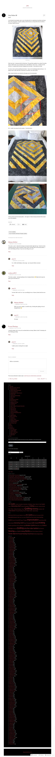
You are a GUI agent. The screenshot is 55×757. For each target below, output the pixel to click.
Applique (21, 515)
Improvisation (33, 520)
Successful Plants (14, 421)
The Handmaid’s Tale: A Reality (15, 488)
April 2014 (11, 728)
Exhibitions (30, 504)
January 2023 (11, 591)
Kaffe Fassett (35, 523)
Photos (12, 509)
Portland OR (15, 528)
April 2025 (11, 555)
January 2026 (11, 545)
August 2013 (11, 738)
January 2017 (11, 685)
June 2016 (11, 694)
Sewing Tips (13, 404)
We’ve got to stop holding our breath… (16, 498)
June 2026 (11, 540)
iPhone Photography (25, 506)
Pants (36, 525)
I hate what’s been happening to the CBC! (16, 497)
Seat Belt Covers (14, 403)
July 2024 (11, 567)
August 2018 (11, 660)
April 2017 (11, 681)
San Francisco (41, 528)
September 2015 (12, 706)
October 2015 (11, 704)
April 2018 (11, 665)
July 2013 (11, 740)
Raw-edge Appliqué (32, 528)
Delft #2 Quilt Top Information (16, 390)
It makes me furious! (12, 496)
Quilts (25, 528)
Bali (33, 515)
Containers (13, 417)
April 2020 (11, 634)
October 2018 (11, 657)
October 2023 (11, 579)
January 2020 (11, 638)
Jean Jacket (13, 396)
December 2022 (12, 592)
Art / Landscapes (14, 429)
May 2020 (11, 632)
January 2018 (11, 669)
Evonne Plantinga (13, 326)
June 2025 (11, 553)
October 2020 (11, 626)
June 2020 (11, 631)
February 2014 (12, 730)
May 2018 (11, 664)
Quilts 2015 (13, 434)
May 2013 (11, 742)
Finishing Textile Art (14, 391)
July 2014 (11, 724)
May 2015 (11, 711)
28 (16, 468)
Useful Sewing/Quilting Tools (16, 412)
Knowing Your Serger (14, 399)
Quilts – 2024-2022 (14, 432)
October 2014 (11, 720)
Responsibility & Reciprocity (14, 475)
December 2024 (12, 561)
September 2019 (12, 643)
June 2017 (11, 678)
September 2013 (12, 737)
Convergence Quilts (39, 515)
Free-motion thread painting (37, 517)
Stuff (43, 509)
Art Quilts (13, 233)
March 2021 (11, 619)
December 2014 (12, 717)
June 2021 (11, 615)
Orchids (43, 506)
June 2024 (11, 568)
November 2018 (12, 656)
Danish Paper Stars (12, 423)
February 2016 (12, 699)
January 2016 (11, 700)
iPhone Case (13, 394)
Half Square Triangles (19, 233)
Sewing (35, 509)
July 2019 (11, 646)
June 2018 (11, 662)
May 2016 (11, 695)
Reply (9, 251)
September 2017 (12, 674)
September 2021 (12, 612)
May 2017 (11, 679)
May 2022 (11, 601)
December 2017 (12, 670)
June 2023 (11, 584)
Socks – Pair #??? (42, 378)
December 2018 (12, 655)
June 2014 (11, 725)
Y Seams (12, 413)
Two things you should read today (15, 493)
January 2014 (11, 732)
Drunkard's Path (16, 517)
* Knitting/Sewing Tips (13, 389)
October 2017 (11, 673)
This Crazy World (12, 378)
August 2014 (11, 723)
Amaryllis (17, 515)
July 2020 (11, 630)
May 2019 (11, 648)
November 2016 (12, 687)
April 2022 (11, 602)
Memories (36, 506)
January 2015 (11, 716)
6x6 (9, 515)
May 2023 (11, 585)
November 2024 (12, 562)
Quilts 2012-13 (13, 433)
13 (11, 464)
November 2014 (12, 719)
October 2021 (11, 610)
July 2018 (11, 661)
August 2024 (11, 566)
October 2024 (11, 563)
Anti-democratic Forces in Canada (15, 484)
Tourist (24, 510)
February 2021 (12, 621)
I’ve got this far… (12, 494)
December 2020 (12, 623)
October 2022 (11, 595)
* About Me (11, 386)
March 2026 (11, 542)
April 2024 (11, 571)
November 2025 (12, 546)
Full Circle (11, 483)
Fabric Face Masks (22, 517)
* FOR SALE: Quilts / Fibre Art (14, 387)
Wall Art (32, 533)
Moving (40, 506)
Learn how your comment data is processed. (32, 375)
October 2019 (11, 642)
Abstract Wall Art (13, 515)
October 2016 (11, 689)
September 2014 (12, 721)
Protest (22, 509)
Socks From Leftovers (34, 531)
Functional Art (11, 428)
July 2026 (11, 538)
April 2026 (11, 541)
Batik (35, 515)
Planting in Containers (15, 420)
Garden (43, 504)
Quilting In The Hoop (14, 402)
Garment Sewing (15, 520)
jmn (27, 5)
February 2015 (12, 715)
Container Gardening (13, 416)
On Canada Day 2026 (13, 481)
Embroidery (25, 504)
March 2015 (11, 713)
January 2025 (11, 559)
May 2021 (11, 617)
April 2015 (11, 712)
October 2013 (11, 736)
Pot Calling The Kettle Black (14, 492)
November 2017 (12, 672)
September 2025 (12, 549)
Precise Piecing (13, 400)
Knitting (12, 398)
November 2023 (12, 578)
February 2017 (12, 683)
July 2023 (11, 583)
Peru (9, 509)
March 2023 (11, 588)
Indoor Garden (11, 523)
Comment (42, 371)
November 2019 (12, 640)
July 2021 (11, 614)
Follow (11, 445)
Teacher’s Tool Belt (14, 411)
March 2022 (11, 604)
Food (40, 504)
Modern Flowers (17, 525)
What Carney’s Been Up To (14, 480)
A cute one (11, 490)
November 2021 (12, 609)
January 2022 (11, 606)
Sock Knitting (21, 531)
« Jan (9, 471)
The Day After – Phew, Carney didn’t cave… (17, 476)
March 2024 (11, 572)
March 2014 (11, 729)
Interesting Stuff (16, 506)
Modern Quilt (23, 525)
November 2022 (12, 593)
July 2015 (11, 708)
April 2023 (11, 587)
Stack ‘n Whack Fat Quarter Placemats (17, 406)
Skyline (15, 531)
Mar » (12, 471)
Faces (10, 424)
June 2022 (11, 600)
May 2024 (11, 570)
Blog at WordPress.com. (27, 752)
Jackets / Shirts (13, 430)
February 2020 (12, 636)
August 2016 (11, 691)
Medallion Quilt (11, 525)
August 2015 (11, 707)
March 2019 (11, 651)
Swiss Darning (13, 408)
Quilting (14, 231)
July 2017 (11, 677)
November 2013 (12, 734)
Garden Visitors (13, 419)
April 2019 (11, 649)
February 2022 (12, 605)
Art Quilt (24, 515)
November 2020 (12, 625)
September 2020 (12, 627)
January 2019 (11, 653)
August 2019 (11, 644)
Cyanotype (21, 504)
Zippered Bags (13, 415)
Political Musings (17, 509)
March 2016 (11, 698)
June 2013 (11, 741)
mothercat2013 (12, 273)
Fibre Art (10, 425)
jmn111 (14, 259)
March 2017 (11, 682)
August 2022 (11, 597)
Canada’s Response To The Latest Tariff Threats (18, 479)
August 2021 (11, 613)
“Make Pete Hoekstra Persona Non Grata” (16, 477)
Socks (10, 436)
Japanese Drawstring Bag (15, 395)
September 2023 (12, 580)
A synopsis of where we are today (15, 489)
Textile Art (40, 531)
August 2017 (11, 676)
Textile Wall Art (11, 510)
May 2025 (11, 554)
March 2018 (11, 666)
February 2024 (12, 574)
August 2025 (11, 550)
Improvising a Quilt (42, 520)
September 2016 (12, 690)
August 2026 (11, 537)
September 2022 (12, 596)
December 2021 (12, 608)
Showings (40, 509)
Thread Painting (19, 510)
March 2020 (11, 635)
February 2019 (12, 652)
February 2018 (12, 668)
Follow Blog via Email (13, 438)
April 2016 (11, 696)
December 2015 (12, 702)
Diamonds (10, 517)
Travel (27, 510)
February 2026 (12, 544)
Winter (31, 510)
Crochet (17, 504)
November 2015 (12, 703)
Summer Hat (13, 407)
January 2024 (11, 575)
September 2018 (12, 659)
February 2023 (12, 589)
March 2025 (11, 557)
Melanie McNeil (12, 242)
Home (9, 506)
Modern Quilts (30, 525)
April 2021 (11, 618)
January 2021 (11, 622)
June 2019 (11, 647)
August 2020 (11, 629)
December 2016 (12, 686)
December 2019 (12, 639)
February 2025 (12, 558)
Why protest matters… (13, 485)
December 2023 (12, 576)
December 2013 (12, 733)
